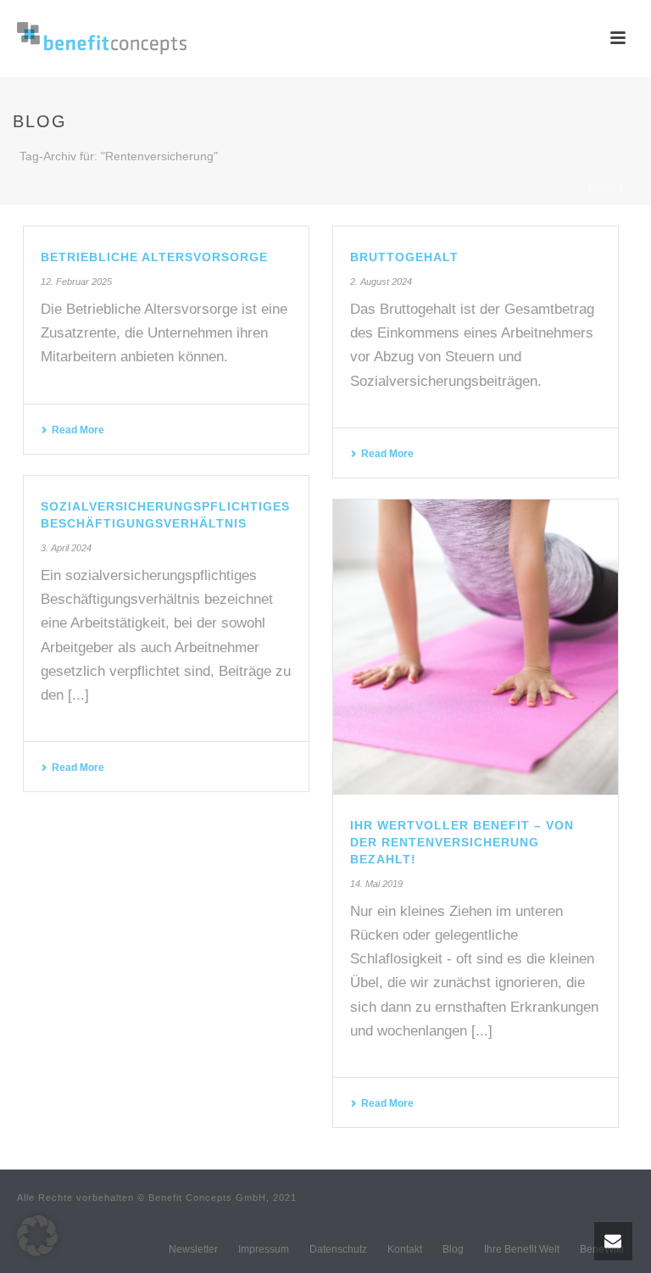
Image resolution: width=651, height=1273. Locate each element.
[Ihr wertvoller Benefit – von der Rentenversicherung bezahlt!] (475, 647)
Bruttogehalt (404, 257)
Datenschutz (338, 1249)
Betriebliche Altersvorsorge (154, 257)
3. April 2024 (66, 548)
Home (602, 188)
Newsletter (193, 1249)
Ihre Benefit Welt (521, 1249)
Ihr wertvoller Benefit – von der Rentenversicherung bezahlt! (462, 842)
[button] (37, 1235)
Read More (78, 430)
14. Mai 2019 (376, 884)
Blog (453, 1249)
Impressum (263, 1249)
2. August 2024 (381, 281)
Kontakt (404, 1249)
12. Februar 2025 (76, 281)
